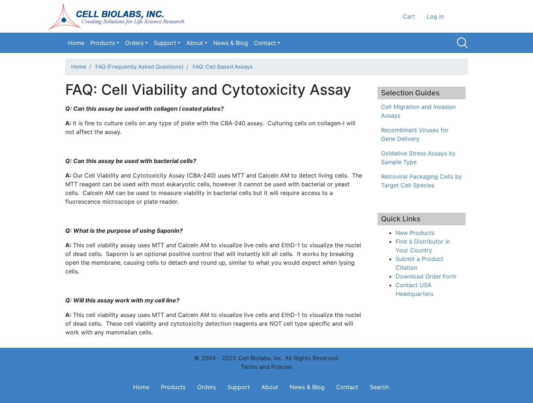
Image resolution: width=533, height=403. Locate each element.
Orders (134, 42)
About (194, 42)
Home (76, 42)
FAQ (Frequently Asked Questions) (139, 67)
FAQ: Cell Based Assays (223, 67)
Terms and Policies (266, 366)
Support (165, 42)
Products (102, 42)
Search (462, 42)
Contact (265, 42)
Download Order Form (426, 276)
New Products (415, 232)
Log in (435, 16)
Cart (409, 16)
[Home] (118, 16)
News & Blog (230, 42)
